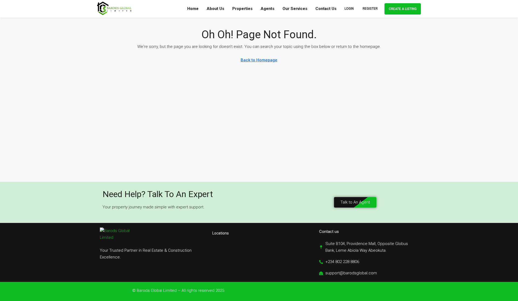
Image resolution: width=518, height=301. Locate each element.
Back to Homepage (259, 60)
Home (193, 8)
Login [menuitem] (350, 8)
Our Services (294, 8)
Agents (267, 8)
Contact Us (325, 8)
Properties (242, 8)
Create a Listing (403, 9)
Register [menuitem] (370, 8)
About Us (215, 8)
